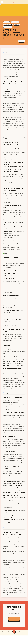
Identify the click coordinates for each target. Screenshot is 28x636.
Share (22, 41)
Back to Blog (8, 19)
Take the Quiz (13, 619)
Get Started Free (14, 623)
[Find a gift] (14, 631)
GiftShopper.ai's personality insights (12, 380)
